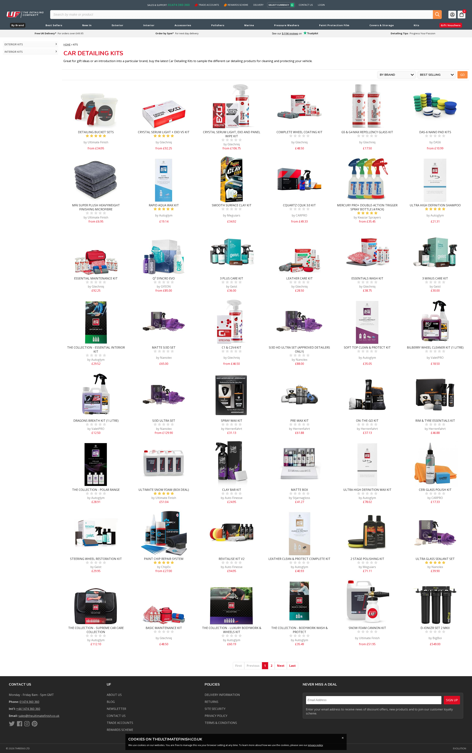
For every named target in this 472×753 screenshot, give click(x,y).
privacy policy (315, 745)
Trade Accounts (209, 5)
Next (280, 666)
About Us (114, 695)
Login (321, 5)
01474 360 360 (29, 702)
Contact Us (306, 5)
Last (292, 666)
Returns (211, 702)
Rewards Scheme (238, 5)
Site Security (215, 709)
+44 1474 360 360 (28, 709)
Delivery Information (222, 695)
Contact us (116, 716)
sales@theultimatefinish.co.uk (38, 716)
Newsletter (116, 709)
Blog (111, 702)
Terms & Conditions (221, 723)
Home (66, 44)
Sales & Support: (168, 5)
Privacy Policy (216, 716)
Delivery (258, 5)
